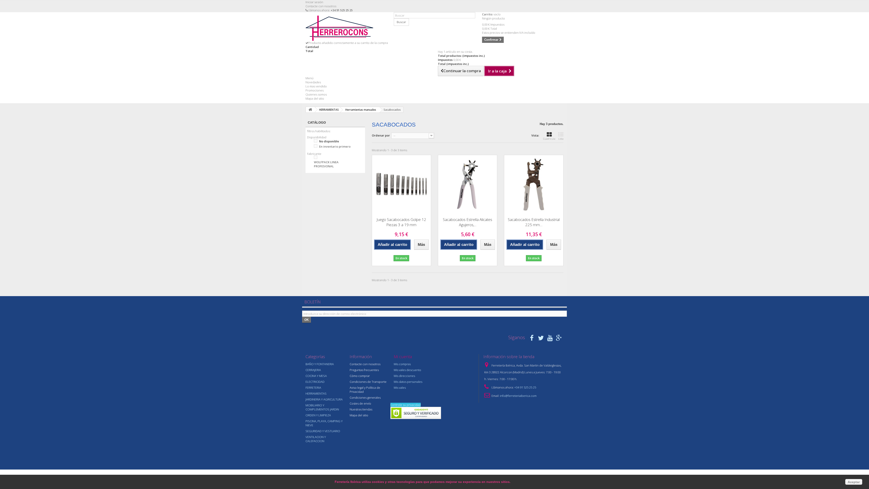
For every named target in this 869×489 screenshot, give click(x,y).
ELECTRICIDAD (315, 382)
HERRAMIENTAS (316, 393)
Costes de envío (360, 403)
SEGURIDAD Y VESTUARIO (323, 431)
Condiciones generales (365, 398)
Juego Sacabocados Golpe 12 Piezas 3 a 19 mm (401, 222)
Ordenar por (381, 135)
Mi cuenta (403, 356)
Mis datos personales (408, 382)
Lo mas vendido (316, 86)
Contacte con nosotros (321, 6)
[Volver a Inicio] (310, 110)
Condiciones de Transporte (368, 382)
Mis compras (402, 364)
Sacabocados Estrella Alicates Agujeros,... (467, 222)
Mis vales (400, 388)
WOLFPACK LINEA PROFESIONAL (326, 164)
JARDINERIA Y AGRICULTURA (324, 399)
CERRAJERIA (313, 370)
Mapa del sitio (315, 98)
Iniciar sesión (314, 2)
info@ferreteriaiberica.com (518, 396)
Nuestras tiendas (361, 409)
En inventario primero (335, 146)
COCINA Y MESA (316, 376)
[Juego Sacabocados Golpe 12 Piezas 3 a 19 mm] (401, 184)
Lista (560, 138)
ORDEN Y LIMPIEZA (318, 415)
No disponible (329, 141)
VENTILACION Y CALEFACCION (316, 439)
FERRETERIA (313, 388)
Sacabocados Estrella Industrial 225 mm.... (534, 222)
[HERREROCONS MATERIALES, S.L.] (346, 28)
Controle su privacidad (405, 405)
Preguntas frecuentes (364, 370)
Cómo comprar (360, 376)
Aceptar (854, 482)
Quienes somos (316, 94)
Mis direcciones (404, 376)
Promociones (315, 90)
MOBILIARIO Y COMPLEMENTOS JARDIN (322, 407)
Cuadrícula (549, 138)
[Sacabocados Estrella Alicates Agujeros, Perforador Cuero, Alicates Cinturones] (467, 184)
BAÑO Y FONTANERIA (320, 364)
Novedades (313, 82)
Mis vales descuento (407, 370)
